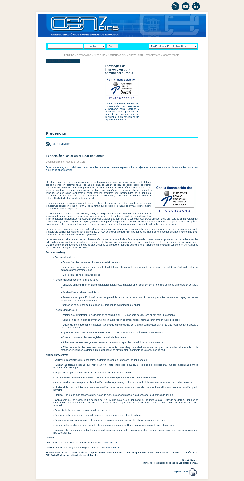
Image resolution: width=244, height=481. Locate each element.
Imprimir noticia (181, 472)
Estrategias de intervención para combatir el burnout (119, 69)
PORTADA (69, 55)
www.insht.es (112, 447)
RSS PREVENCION (60, 144)
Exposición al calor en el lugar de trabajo (75, 155)
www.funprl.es (110, 442)
